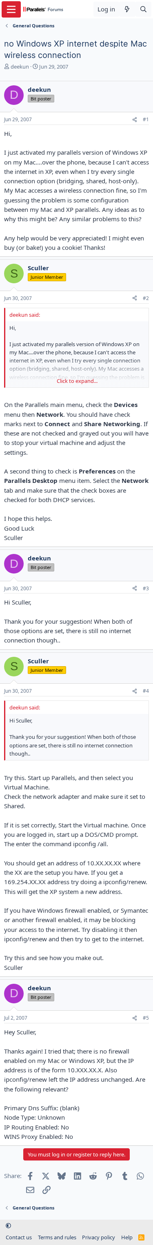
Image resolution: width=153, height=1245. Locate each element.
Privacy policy (98, 1237)
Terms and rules (57, 1237)
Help (127, 1237)
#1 (146, 119)
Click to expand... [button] (77, 381)
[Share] (134, 119)
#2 (146, 298)
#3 (146, 588)
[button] (8, 1225)
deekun (20, 66)
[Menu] (11, 9)
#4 (146, 690)
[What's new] (127, 9)
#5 (146, 1017)
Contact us (19, 1237)
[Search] (143, 9)
